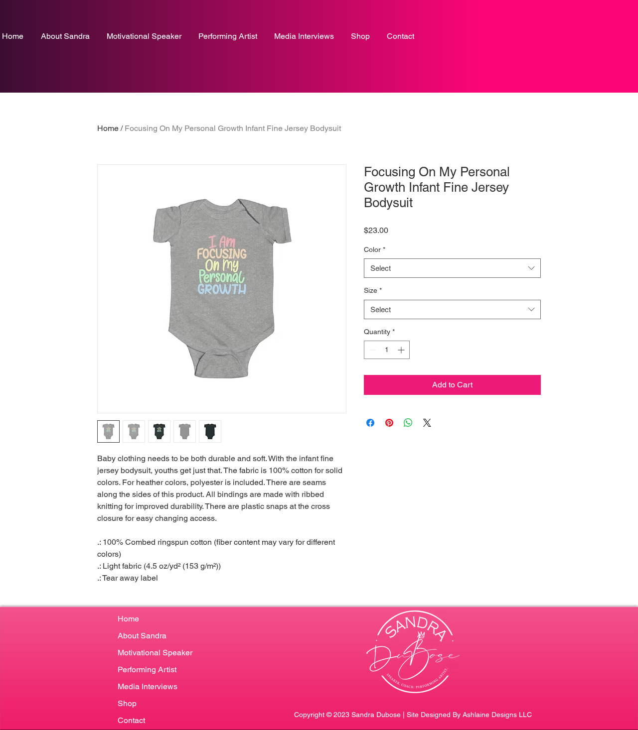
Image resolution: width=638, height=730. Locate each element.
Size (373, 290)
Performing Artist (147, 669)
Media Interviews (147, 686)
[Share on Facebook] (370, 423)
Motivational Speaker (155, 652)
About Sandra (142, 635)
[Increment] (402, 350)
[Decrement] (371, 350)
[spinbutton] (387, 350)
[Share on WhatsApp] (408, 423)
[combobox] (452, 268)
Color (374, 249)
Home (108, 128)
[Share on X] (427, 423)
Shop (127, 703)
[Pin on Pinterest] (389, 423)
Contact (131, 720)
